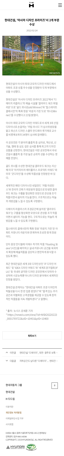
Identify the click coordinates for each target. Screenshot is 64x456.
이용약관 (9, 406)
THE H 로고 (31, 4)
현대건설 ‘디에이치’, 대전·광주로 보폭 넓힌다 (39, 352)
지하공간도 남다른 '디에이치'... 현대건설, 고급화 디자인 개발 (39, 360)
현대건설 (10, 392)
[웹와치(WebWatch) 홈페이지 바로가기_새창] (31, 447)
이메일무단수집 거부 (14, 418)
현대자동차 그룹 (14, 385)
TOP (55, 386)
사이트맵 (9, 424)
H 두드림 (10, 398)
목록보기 (32, 335)
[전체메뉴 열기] (60, 5)
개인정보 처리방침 (14, 412)
